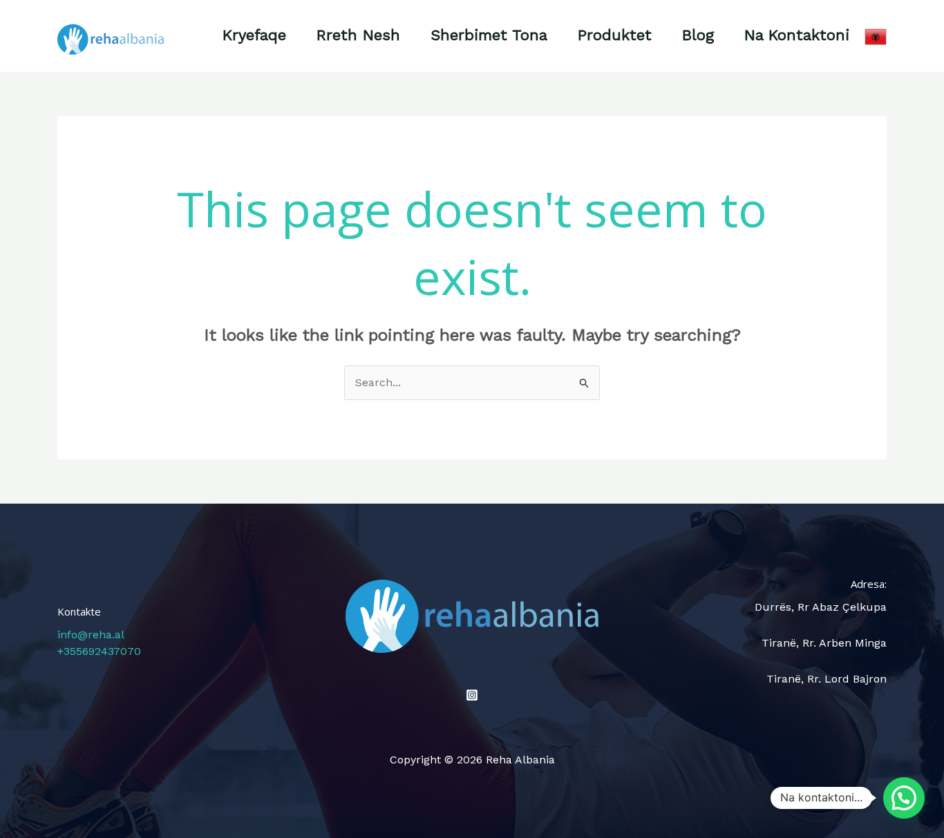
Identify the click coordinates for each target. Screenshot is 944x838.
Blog (698, 35)
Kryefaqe (254, 35)
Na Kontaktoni (796, 35)
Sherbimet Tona (489, 35)
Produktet (615, 35)
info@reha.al (90, 634)
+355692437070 (99, 651)
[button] (904, 798)
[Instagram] (472, 695)
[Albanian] (876, 35)
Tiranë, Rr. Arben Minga (824, 642)
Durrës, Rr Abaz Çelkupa (821, 606)
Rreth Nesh (358, 35)
